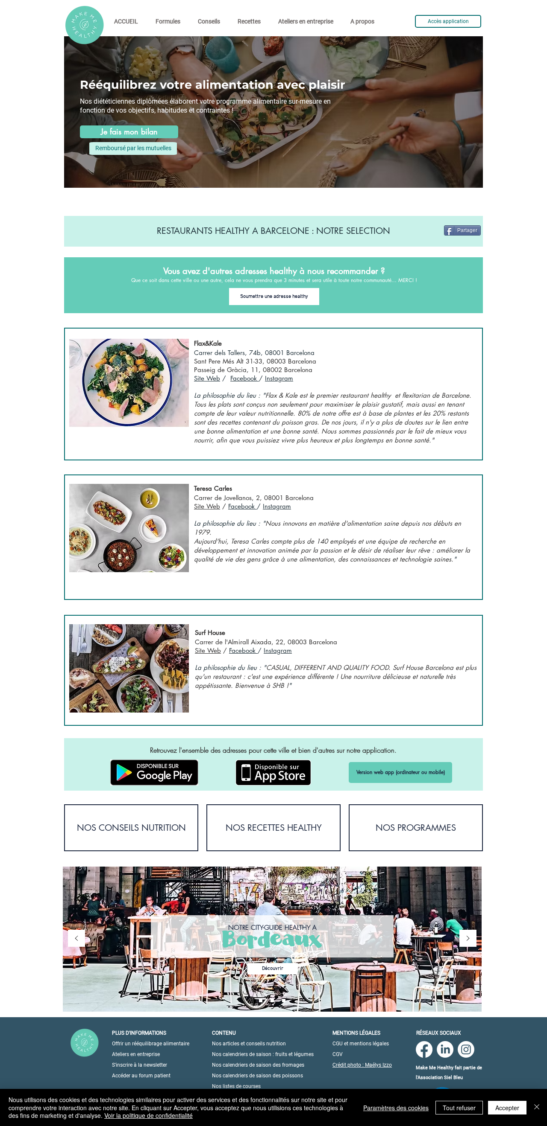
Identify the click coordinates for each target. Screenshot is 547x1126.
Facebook (244, 378)
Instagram (279, 378)
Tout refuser (459, 1107)
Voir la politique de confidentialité (148, 1115)
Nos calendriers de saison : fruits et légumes (263, 1054)
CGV (337, 1054)
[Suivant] (467, 939)
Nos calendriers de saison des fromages (258, 1065)
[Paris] (260, 1000)
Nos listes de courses (236, 1086)
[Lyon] (283, 1000)
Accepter (507, 1107)
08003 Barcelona (291, 361)
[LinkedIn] (445, 1049)
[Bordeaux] (272, 1000)
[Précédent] (76, 939)
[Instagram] (466, 1049)
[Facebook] (424, 1049)
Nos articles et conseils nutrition (249, 1044)
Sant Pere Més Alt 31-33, (230, 361)
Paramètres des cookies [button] (396, 1107)
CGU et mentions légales (360, 1044)
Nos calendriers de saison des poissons (257, 1076)
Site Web (207, 378)
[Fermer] (537, 1107)
